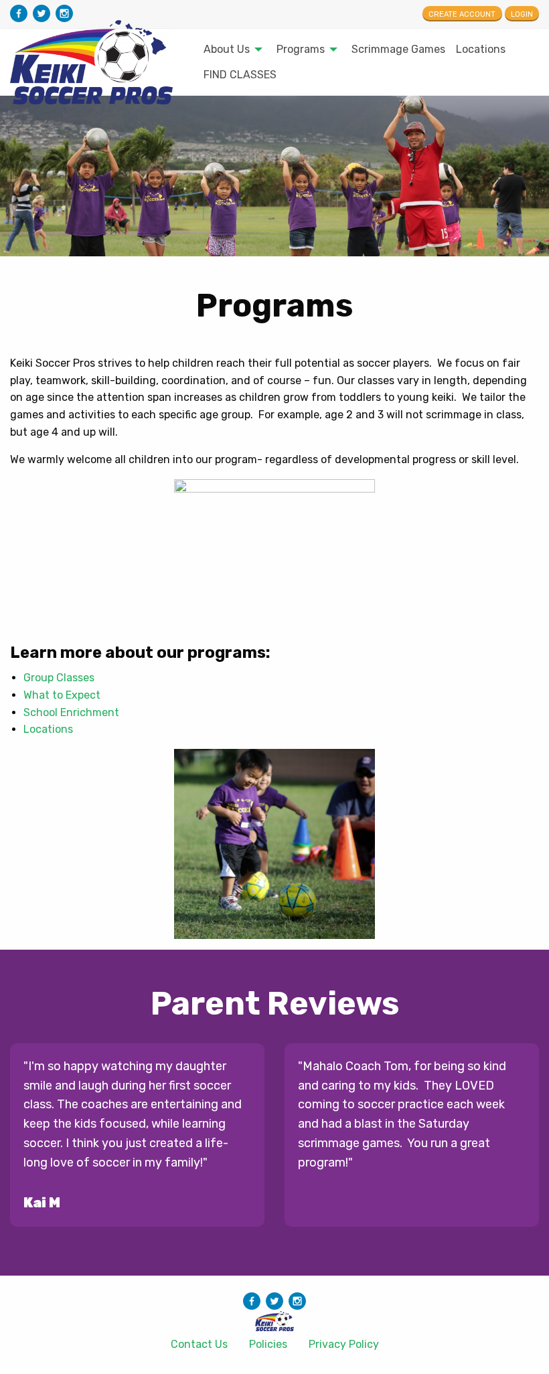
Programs (301, 49)
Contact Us (199, 1344)
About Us (227, 49)
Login (522, 14)
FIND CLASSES (240, 74)
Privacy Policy (344, 1344)
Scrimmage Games (398, 49)
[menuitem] (229, 49)
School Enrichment (71, 712)
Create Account (461, 14)
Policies (268, 1344)
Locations (480, 49)
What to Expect (61, 695)
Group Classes (58, 677)
